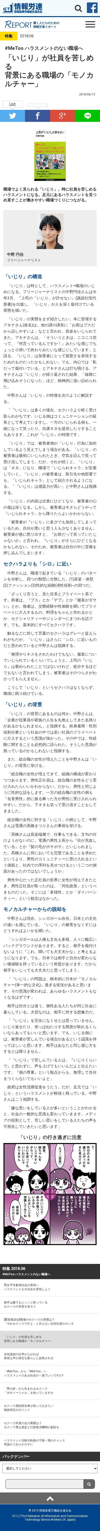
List (12, 104)
